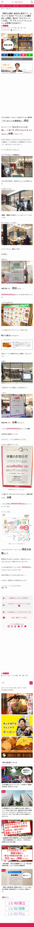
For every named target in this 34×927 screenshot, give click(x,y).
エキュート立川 (6, 27)
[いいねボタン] (2, 588)
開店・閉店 (5, 25)
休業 (18, 27)
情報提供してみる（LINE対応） (19, 598)
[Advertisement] (17, 94)
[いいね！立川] (17, 2)
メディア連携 (13, 27)
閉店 (25, 27)
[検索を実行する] (31, 683)
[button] (4, 55)
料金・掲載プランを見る (19, 617)
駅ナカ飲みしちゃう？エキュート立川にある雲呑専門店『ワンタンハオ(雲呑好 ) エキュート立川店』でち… (22, 345)
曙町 (21, 27)
